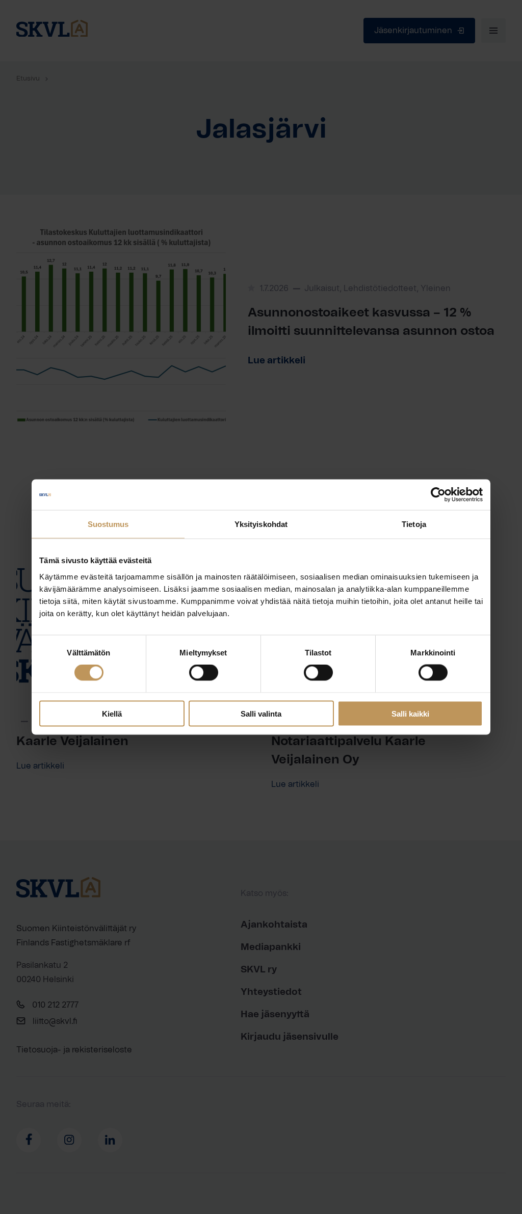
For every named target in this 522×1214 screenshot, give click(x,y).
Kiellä (112, 713)
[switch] (203, 673)
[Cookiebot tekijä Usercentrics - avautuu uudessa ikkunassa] (438, 495)
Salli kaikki (410, 713)
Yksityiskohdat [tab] (261, 524)
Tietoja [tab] (414, 524)
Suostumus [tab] (108, 524)
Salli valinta (261, 713)
